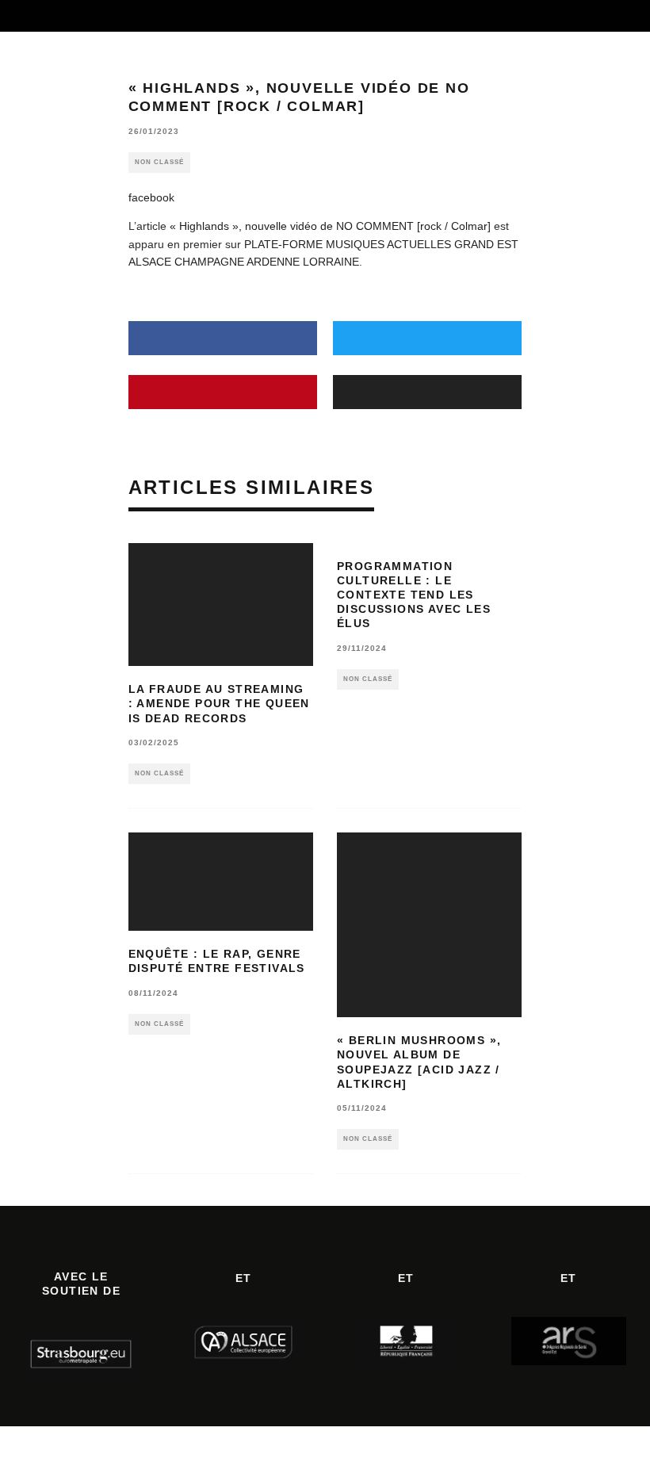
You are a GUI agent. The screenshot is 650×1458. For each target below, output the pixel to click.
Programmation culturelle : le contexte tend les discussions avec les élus (414, 595)
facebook (151, 197)
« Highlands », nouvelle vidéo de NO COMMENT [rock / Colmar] (330, 226)
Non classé (159, 162)
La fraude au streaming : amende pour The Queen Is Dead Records (219, 703)
